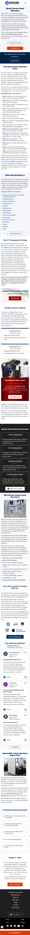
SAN (9, 210)
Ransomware (7, 217)
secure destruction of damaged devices (15, 597)
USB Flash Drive (7, 203)
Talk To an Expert (15, 884)
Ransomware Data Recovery (11, 140)
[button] (25, 3)
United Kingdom (22, 149)
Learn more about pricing (14, 293)
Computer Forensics (9, 126)
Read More (18, 672)
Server (5, 215)
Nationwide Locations (16, 575)
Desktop (5, 226)
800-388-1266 (8, 798)
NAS (4, 210)
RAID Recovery (7, 208)
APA (8, 560)
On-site (9, 569)
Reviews (15, 905)
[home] (12, 3)
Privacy (7, 919)
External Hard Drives (9, 197)
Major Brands (18, 558)
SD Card (5, 206)
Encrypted (6, 222)
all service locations (9, 106)
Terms (7, 922)
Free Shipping (6, 577)
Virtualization (7, 213)
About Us (15, 897)
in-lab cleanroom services (17, 404)
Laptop (5, 224)
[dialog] (2, 927)
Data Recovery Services (16, 892)
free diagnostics (6, 247)
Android (12, 201)
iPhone (5, 201)
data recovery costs (15, 243)
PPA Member (13, 560)
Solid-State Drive (8, 199)
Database (13, 215)
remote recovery (9, 406)
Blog (15, 902)
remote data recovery (21, 569)
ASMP (4, 560)
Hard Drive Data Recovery (11, 195)
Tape (4, 229)
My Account (15, 907)
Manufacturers (15, 895)
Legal (22, 919)
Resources (16, 900)
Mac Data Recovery (9, 220)
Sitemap (23, 922)
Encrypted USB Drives (12, 129)
